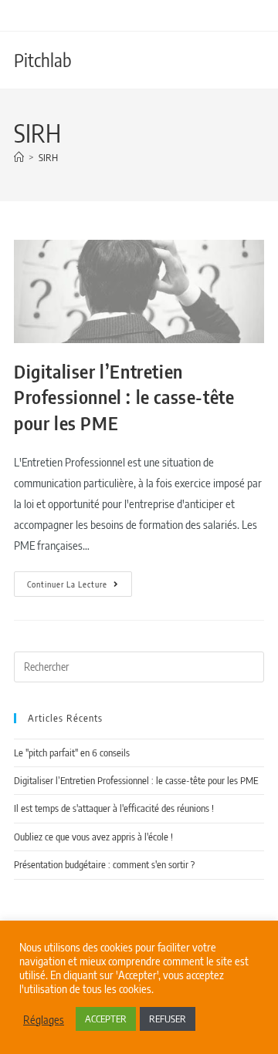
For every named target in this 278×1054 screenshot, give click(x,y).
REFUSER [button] (167, 1018)
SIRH (48, 157)
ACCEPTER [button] (106, 1018)
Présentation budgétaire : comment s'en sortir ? (104, 864)
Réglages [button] (43, 1019)
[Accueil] (19, 157)
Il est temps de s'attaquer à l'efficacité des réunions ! (114, 808)
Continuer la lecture (79, 580)
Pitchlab (43, 59)
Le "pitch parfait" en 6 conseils (72, 752)
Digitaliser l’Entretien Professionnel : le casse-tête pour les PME (124, 396)
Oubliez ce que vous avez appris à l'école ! (93, 836)
